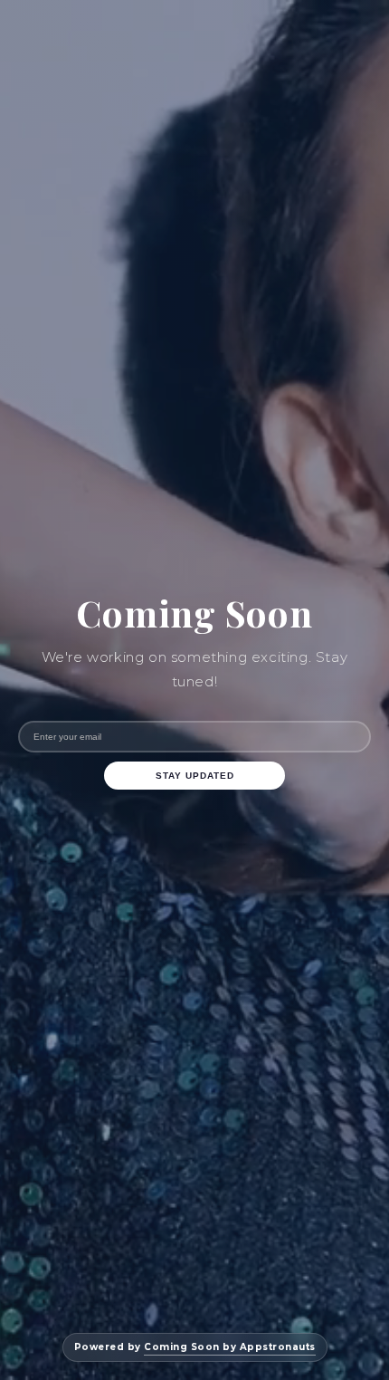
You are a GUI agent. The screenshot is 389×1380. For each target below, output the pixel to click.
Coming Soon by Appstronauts (230, 1347)
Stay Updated (195, 776)
